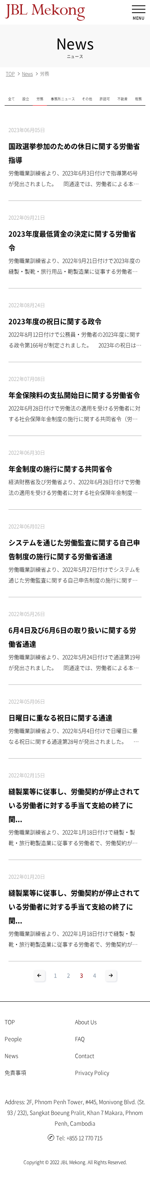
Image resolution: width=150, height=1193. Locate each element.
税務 (138, 98)
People (13, 1038)
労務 (40, 98)
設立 (25, 98)
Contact (84, 1055)
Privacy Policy (92, 1072)
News (27, 73)
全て (11, 98)
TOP (10, 73)
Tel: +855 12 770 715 (79, 1138)
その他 (87, 98)
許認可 (105, 98)
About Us (86, 1022)
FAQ (80, 1038)
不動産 (122, 98)
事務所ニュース (63, 98)
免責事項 (15, 1072)
